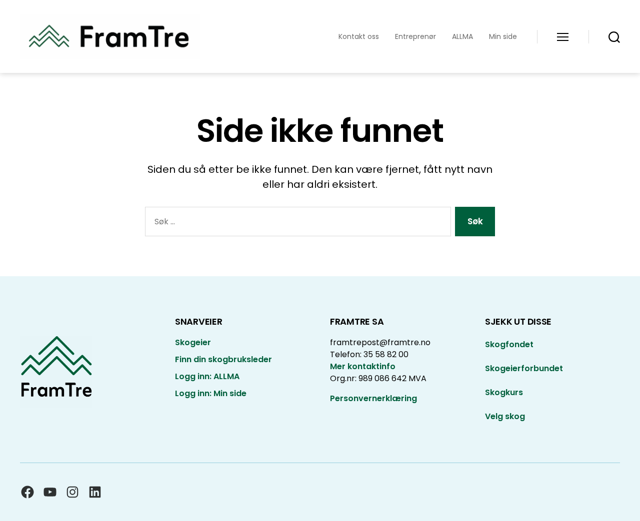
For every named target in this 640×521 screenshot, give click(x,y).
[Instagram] (72, 492)
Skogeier (193, 342)
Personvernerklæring (373, 398)
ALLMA (462, 36)
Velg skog (505, 416)
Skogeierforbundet (524, 368)
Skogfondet (509, 344)
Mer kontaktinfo (363, 366)
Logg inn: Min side (210, 393)
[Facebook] (27, 492)
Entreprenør (415, 36)
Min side (503, 36)
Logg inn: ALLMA (207, 376)
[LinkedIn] (95, 492)
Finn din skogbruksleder (223, 359)
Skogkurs (504, 392)
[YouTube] (50, 492)
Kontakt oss (358, 36)
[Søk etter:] (296, 223)
